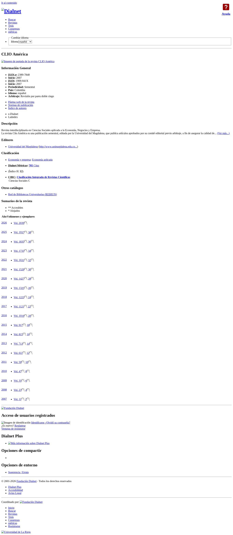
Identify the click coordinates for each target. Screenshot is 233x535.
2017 (4, 306)
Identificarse (38, 422)
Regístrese (20, 425)
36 (29, 241)
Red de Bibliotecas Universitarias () (32, 194)
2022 (4, 259)
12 (28, 352)
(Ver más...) (223, 133)
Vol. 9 (17, 325)
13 (21, 343)
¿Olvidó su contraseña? (57, 422)
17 (21, 325)
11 (21, 352)
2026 (4, 222)
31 (22, 260)
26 (29, 288)
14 (28, 343)
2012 (4, 352)
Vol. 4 (17, 371)
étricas (12, 31)
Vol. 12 (17, 297)
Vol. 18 (17, 241)
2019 (4, 287)
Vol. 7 (17, 343)
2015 (4, 324)
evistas (12, 22)
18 (28, 325)
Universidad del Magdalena (23, 146)
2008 (4, 389)
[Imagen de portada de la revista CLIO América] (27, 61)
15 (21, 334)
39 (22, 223)
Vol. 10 (17, 315)
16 (28, 334)
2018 (4, 296)
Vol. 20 (17, 223)
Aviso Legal (14, 493)
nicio (11, 507)
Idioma (14, 41)
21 (22, 306)
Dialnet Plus (14, 486)
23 (22, 297)
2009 (4, 380)
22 (29, 306)
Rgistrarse (14, 526)
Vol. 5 (17, 362)
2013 (4, 343)
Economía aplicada (42, 159)
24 (29, 297)
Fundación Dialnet (27, 481)
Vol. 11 (17, 306)
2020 (4, 278)
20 (29, 315)
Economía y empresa (19, 159)
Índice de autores (17, 108)
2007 (4, 398)
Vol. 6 (17, 352)
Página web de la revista (21, 102)
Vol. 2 (17, 390)
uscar (12, 19)
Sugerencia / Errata (18, 472)
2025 (4, 231)
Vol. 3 (17, 380)
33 (22, 250)
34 (29, 250)
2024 (4, 241)
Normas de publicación (20, 105)
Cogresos (14, 28)
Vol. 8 (17, 334)
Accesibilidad (15, 490)
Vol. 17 (17, 250)
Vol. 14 (17, 278)
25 (22, 288)
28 (29, 278)
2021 (4, 269)
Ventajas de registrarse (13, 428)
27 (22, 278)
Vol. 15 (17, 269)
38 (29, 232)
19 (22, 315)
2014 (4, 334)
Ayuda (226, 7)
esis (11, 25)
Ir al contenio (9, 2)
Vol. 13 (17, 288)
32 (29, 260)
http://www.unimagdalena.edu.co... (58, 146)
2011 (4, 361)
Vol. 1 (17, 399)
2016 (4, 315)
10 (26, 362)
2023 (4, 250)
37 (22, 232)
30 (29, 269)
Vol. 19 (17, 232)
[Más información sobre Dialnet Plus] (28, 443)
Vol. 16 (17, 260)
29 (22, 269)
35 (22, 241)
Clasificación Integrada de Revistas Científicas (43, 177)
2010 (4, 371)
